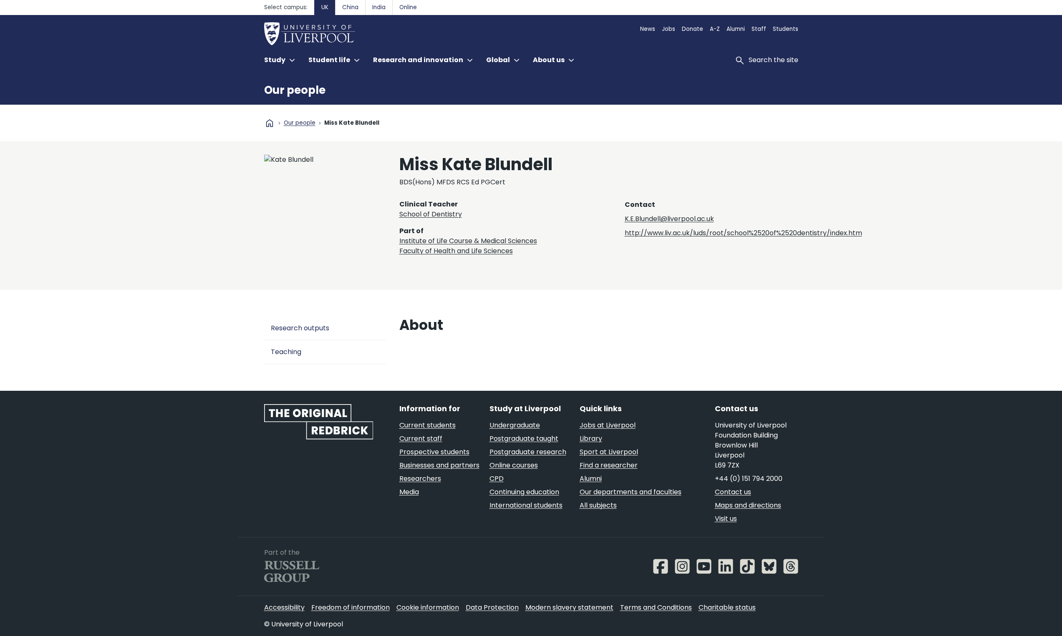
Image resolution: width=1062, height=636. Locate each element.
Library (591, 438)
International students (526, 505)
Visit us (726, 518)
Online (408, 7)
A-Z (715, 29)
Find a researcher (609, 465)
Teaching (286, 352)
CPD (496, 478)
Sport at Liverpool (609, 452)
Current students (427, 425)
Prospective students (434, 452)
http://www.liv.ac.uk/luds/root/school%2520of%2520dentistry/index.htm (743, 233)
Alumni (735, 29)
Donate (692, 29)
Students (785, 29)
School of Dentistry (430, 214)
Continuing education (524, 492)
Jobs (668, 29)
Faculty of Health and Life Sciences (456, 251)
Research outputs (300, 328)
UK (324, 7)
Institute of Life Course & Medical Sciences (468, 241)
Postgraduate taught (523, 438)
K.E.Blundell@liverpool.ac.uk (669, 219)
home (269, 123)
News (647, 29)
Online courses (513, 465)
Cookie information (427, 607)
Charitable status (727, 607)
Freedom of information (350, 607)
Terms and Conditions (656, 607)
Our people (294, 90)
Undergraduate (514, 425)
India (379, 7)
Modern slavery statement (569, 607)
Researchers (420, 478)
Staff (759, 29)
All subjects (598, 505)
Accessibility (284, 607)
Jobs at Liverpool (608, 425)
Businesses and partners (439, 465)
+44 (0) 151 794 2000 (748, 478)
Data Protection (492, 607)
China (350, 7)
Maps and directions (748, 505)
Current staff (420, 438)
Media (409, 492)
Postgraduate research (527, 452)
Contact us (733, 492)
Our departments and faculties (630, 492)
